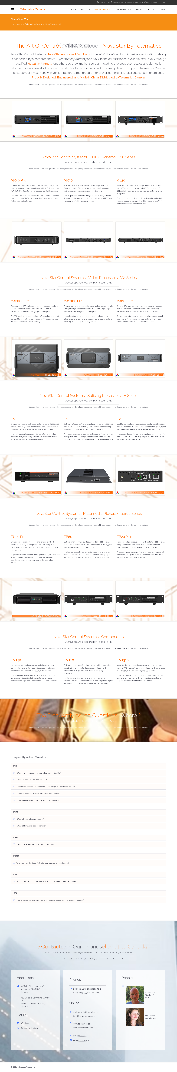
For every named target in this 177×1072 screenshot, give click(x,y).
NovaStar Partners (40, 63)
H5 (66, 419)
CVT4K (16, 660)
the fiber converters (121, 84)
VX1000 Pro (73, 301)
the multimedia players (102, 84)
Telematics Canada (32, 9)
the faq (133, 84)
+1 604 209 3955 (118, 2)
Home (73, 9)
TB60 (68, 537)
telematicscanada (81, 1040)
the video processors (64, 84)
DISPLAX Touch (141, 9)
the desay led (56, 959)
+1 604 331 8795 (104, 2)
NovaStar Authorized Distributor (69, 54)
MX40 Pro (18, 180)
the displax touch (108, 959)
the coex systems (48, 84)
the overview (34, 84)
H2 (119, 419)
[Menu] (12, 9)
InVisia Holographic (121, 9)
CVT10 (69, 660)
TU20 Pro (18, 537)
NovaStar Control (101, 9)
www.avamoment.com (83, 1028)
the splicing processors (83, 84)
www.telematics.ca (81, 1024)
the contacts (143, 84)
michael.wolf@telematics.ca (85, 1012)
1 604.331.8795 (79, 989)
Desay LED (84, 9)
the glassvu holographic (90, 959)
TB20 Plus (124, 537)
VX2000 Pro (20, 301)
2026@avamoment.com (135, 2)
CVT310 (123, 660)
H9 (13, 419)
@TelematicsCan (80, 1035)
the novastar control (71, 959)
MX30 (68, 180)
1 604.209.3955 (80, 993)
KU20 (121, 180)
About (155, 9)
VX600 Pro (125, 301)
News (163, 9)
